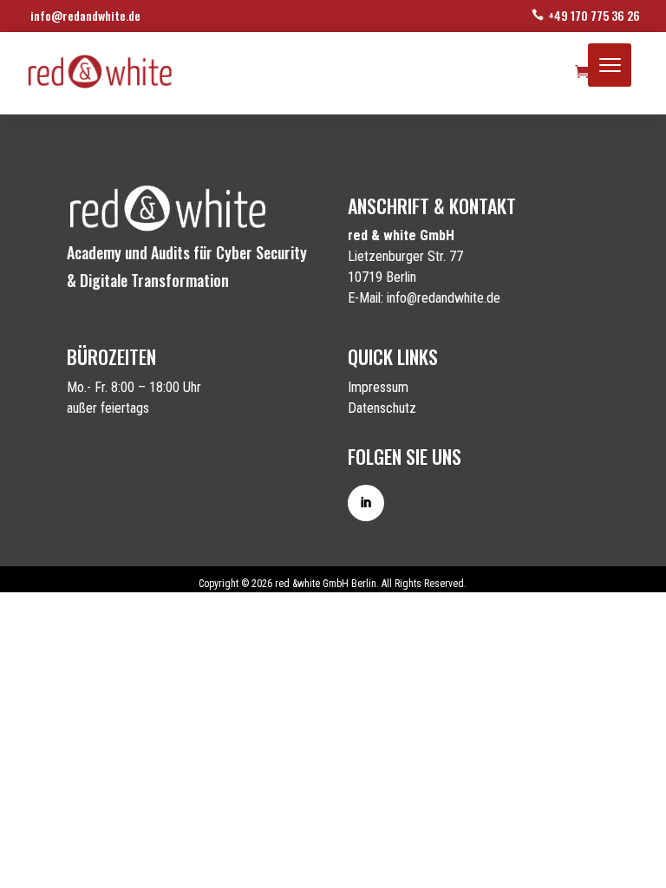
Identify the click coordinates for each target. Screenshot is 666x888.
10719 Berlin (382, 277)
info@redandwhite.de (85, 15)
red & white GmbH (401, 235)
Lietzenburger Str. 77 (405, 256)
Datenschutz (382, 408)
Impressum (378, 387)
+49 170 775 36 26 (594, 15)
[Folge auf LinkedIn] (366, 503)
